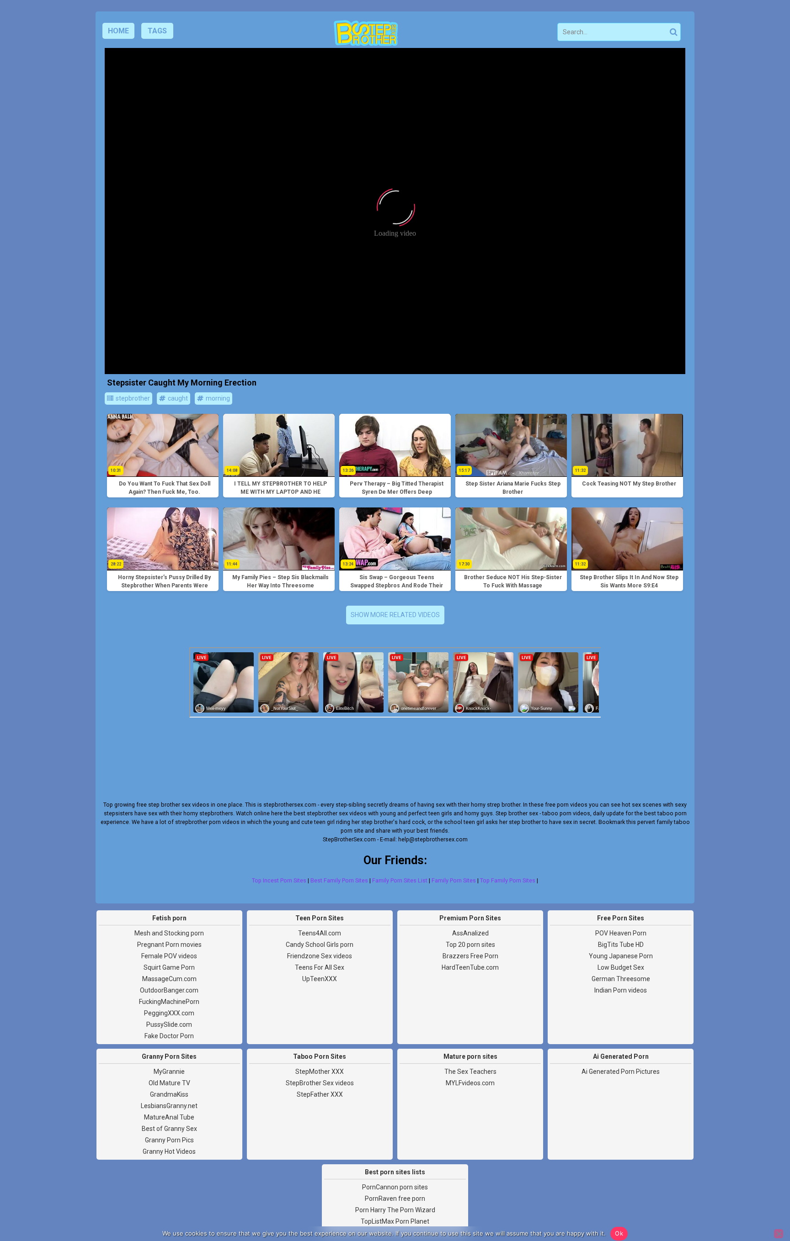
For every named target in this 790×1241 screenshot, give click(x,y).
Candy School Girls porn (319, 944)
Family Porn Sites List (399, 880)
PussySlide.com (169, 1024)
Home (118, 30)
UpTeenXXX (319, 978)
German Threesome (621, 978)
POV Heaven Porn (620, 933)
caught (177, 398)
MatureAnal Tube (169, 1117)
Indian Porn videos (620, 990)
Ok (619, 1233)
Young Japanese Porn (621, 956)
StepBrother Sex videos (320, 1083)
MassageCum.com (169, 978)
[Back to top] (762, 1200)
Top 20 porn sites (470, 944)
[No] (778, 1233)
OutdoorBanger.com (169, 990)
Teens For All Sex (319, 967)
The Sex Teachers (470, 1071)
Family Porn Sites (454, 880)
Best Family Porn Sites (339, 880)
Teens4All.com (319, 933)
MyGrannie (169, 1071)
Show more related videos (395, 614)
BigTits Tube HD (621, 944)
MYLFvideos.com (470, 1083)
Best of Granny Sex (169, 1128)
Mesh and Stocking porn (169, 933)
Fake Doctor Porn (169, 1036)
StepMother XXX (319, 1071)
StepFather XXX (320, 1094)
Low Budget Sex (621, 967)
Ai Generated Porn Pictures (621, 1071)
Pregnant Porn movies (169, 944)
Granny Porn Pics (169, 1140)
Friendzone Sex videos (319, 956)
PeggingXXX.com (169, 1013)
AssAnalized (470, 933)
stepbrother (132, 398)
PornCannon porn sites (395, 1187)
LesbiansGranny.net (169, 1105)
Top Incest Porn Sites (279, 880)
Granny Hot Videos (169, 1151)
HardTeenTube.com (470, 967)
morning (217, 398)
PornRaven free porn (395, 1198)
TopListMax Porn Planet (395, 1221)
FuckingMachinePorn (169, 1001)
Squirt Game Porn (169, 967)
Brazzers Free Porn (470, 956)
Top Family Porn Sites (507, 880)
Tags (157, 30)
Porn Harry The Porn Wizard (395, 1210)
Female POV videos (169, 956)
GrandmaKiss (169, 1094)
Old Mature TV (169, 1083)
